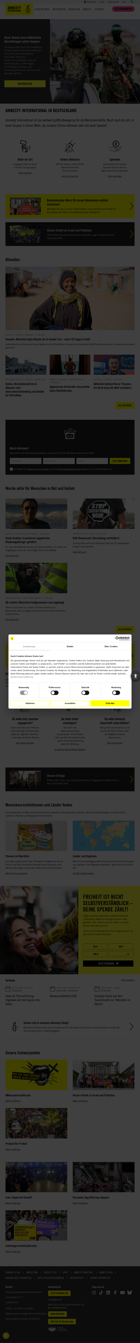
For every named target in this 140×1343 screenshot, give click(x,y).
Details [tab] (70, 646)
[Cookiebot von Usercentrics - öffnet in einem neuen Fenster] (117, 639)
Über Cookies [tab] (111, 646)
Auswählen (70, 703)
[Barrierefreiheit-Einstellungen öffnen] (135, 676)
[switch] (55, 693)
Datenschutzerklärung (22, 677)
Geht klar (110, 703)
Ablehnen (30, 703)
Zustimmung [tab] (29, 646)
